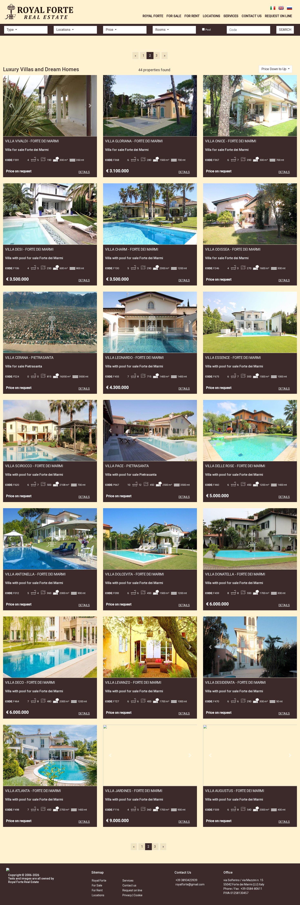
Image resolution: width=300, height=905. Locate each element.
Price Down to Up (274, 69)
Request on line (132, 890)
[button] (10, 105)
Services (127, 880)
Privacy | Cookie (132, 895)
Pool (208, 29)
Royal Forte (99, 880)
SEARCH (285, 30)
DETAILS (84, 172)
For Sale (97, 885)
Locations (98, 895)
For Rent (97, 890)
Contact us (129, 885)
